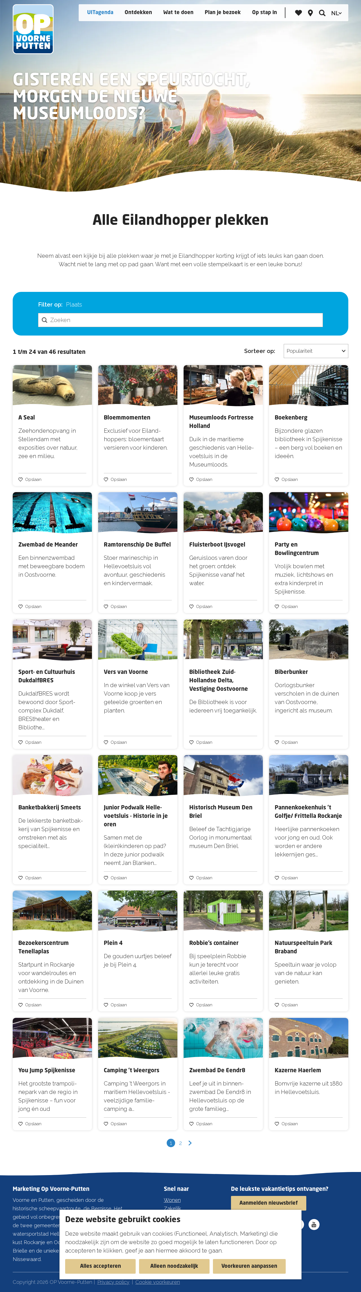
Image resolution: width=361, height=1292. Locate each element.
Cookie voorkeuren (157, 1282)
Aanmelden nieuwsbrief (268, 1203)
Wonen (172, 1200)
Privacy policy (113, 1282)
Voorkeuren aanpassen (249, 1266)
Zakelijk (172, 1208)
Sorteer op (259, 351)
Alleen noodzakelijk (174, 1266)
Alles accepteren (100, 1266)
